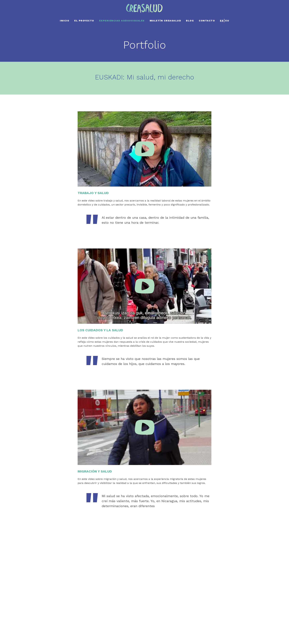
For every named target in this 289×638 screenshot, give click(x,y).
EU (227, 20)
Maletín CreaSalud (165, 20)
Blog (190, 20)
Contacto (207, 20)
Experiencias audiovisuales (122, 20)
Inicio (64, 20)
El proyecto (84, 20)
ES (222, 20)
